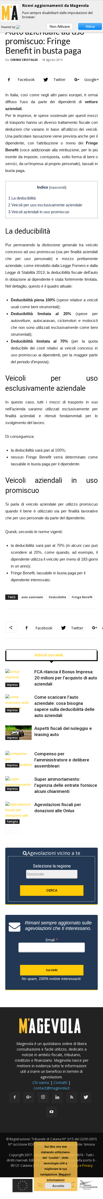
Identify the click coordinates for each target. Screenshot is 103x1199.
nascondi (57, 187)
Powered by (8, 27)
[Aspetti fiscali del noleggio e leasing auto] (18, 732)
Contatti (60, 1082)
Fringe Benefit (82, 597)
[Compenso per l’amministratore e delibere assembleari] (18, 759)
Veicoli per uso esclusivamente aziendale (45, 205)
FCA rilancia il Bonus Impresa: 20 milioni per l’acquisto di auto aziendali (65, 678)
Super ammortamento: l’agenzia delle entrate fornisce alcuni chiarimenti (65, 785)
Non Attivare (60, 26)
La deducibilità (22, 198)
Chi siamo (40, 1082)
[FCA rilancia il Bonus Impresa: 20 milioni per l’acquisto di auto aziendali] (18, 678)
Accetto (58, 1185)
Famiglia (12, 821)
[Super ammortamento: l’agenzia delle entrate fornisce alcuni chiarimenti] (18, 783)
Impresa (12, 685)
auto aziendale (32, 597)
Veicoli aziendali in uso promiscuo (38, 212)
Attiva (90, 26)
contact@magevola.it (52, 1088)
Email (51, 939)
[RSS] (71, 1097)
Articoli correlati (49, 655)
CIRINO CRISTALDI (24, 60)
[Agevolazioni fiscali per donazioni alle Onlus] (18, 813)
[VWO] (21, 27)
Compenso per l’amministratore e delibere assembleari (61, 760)
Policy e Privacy (81, 1165)
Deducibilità (57, 597)
